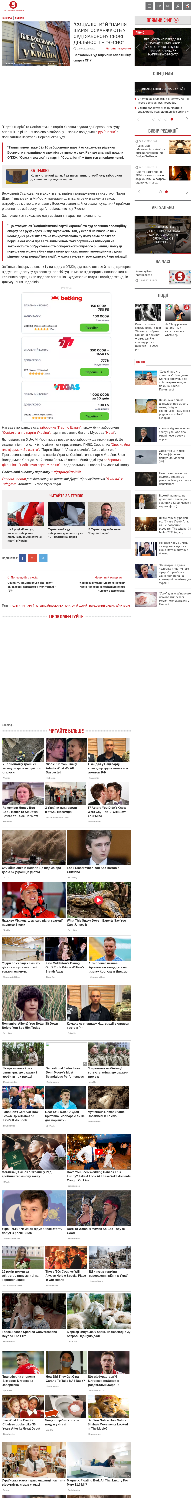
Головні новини (14, 479)
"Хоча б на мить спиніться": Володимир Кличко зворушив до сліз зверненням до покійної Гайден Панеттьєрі (174, 380)
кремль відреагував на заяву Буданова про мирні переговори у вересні (174, 434)
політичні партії (22, 605)
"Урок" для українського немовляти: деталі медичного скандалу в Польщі (175, 599)
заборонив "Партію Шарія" (60, 427)
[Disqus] (66, 675)
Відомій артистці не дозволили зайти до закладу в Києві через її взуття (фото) (175, 501)
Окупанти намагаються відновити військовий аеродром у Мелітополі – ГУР (32, 586)
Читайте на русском (118, 48)
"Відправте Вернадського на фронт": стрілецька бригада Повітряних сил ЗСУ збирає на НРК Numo (149, 180)
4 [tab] (172, 119)
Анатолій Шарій (76, 605)
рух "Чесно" (107, 132)
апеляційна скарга (49, 605)
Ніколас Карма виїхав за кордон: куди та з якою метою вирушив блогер (173, 548)
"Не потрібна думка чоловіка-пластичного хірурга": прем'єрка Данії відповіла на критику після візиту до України (175, 574)
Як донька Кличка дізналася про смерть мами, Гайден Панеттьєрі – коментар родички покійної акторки (174, 409)
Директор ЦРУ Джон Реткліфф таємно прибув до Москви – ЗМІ (173, 456)
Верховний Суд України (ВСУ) (109, 605)
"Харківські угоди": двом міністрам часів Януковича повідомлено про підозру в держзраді (102, 586)
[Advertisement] (66, 355)
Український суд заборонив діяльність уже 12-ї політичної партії (65, 533)
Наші (110, 432)
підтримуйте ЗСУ (67, 472)
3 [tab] (166, 119)
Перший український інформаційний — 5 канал (13, 6)
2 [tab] (160, 119)
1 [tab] (153, 119)
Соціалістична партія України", (27, 432)
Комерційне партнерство (144, 273)
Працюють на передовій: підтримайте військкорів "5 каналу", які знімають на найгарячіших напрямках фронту (151, 156)
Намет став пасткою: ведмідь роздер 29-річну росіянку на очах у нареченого (175, 479)
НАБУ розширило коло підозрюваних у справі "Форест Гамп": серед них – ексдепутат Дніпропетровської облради (164, 102)
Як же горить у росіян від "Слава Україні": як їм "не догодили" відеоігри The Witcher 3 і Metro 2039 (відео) (175, 525)
